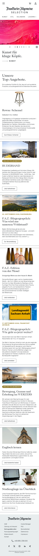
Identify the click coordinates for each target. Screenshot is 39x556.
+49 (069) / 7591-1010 (21, 541)
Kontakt (6, 537)
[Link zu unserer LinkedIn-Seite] (24, 546)
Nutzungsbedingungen (11, 532)
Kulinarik (21, 17)
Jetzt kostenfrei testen (19, 447)
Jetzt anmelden (19, 334)
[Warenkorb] (30, 3)
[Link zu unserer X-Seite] (14, 546)
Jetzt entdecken (19, 275)
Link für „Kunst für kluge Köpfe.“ (19, 55)
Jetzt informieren (19, 490)
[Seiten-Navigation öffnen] (3, 3)
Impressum (24, 534)
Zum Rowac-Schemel (19, 114)
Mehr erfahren (19, 167)
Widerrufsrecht (8, 534)
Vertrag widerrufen (10, 529)
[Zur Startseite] (19, 10)
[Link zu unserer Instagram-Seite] (19, 546)
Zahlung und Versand (10, 526)
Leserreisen (33, 17)
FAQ (22, 526)
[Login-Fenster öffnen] (35, 3)
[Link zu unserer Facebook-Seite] (9, 546)
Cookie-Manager (26, 524)
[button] (10, 47)
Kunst (5, 17)
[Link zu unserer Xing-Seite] (30, 546)
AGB (5, 524)
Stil (12, 17)
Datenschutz (24, 532)
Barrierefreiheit (25, 529)
